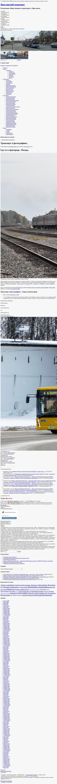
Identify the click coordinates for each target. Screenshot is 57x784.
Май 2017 (5, 740)
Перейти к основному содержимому (9, 65)
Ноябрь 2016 (6, 747)
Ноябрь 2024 (6, 627)
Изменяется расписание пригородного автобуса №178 (16, 558)
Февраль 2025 (6, 623)
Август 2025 (6, 615)
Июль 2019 (6, 707)
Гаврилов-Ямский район (12, 113)
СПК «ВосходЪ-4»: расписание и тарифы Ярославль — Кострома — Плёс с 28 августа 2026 (25, 574)
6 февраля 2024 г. (11, 452)
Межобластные (9, 91)
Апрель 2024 (6, 636)
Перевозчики (9, 133)
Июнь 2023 (6, 648)
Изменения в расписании (38, 587)
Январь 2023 (6, 654)
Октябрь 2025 (6, 613)
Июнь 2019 (6, 708)
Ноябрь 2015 (6, 762)
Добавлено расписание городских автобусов (13, 563)
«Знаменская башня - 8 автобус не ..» (26, 486)
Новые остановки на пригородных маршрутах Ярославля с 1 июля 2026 (20, 575)
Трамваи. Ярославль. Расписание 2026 (21, 471)
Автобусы (11, 71)
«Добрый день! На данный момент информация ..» (27, 478)
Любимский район (10, 121)
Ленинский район (10, 98)
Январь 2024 (6, 639)
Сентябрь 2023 (6, 644)
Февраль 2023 (6, 653)
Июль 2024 (6, 632)
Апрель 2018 (6, 726)
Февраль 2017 (6, 743)
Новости (5, 67)
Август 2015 (6, 766)
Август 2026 (6, 600)
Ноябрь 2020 (6, 687)
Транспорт (8, 70)
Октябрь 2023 (6, 643)
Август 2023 (6, 646)
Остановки (6, 95)
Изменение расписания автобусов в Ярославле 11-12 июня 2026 (18, 578)
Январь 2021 (6, 684)
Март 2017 (5, 742)
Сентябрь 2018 (6, 720)
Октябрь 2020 (6, 688)
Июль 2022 (6, 662)
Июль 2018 (6, 722)
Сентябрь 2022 (6, 659)
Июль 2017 (6, 737)
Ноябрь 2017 (6, 732)
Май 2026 (5, 604)
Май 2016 (5, 755)
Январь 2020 (6, 699)
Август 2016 (6, 751)
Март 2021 (5, 682)
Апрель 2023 (6, 651)
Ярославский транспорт (13, 4)
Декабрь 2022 (6, 656)
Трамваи (11, 75)
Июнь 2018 (6, 723)
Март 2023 (5, 652)
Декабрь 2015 (6, 761)
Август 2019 (6, 706)
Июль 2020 (6, 692)
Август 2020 (6, 691)
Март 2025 (5, 622)
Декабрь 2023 (6, 641)
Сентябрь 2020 (6, 689)
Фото (4, 69)
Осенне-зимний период (22, 589)
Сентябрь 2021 (6, 674)
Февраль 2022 (6, 668)
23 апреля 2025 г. (11, 457)
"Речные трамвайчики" (8, 585)
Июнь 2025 (6, 618)
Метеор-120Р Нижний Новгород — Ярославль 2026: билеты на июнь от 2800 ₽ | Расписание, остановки (28, 561)
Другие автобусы (10, 88)
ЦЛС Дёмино (13, 595)
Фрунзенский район (11, 101)
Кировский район (10, 99)
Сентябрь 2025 (6, 614)
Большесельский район (11, 114)
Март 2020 (5, 697)
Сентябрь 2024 (6, 629)
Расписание (6, 79)
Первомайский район (11, 124)
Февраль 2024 (6, 638)
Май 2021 (5, 679)
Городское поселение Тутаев (13, 106)
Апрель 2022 (6, 666)
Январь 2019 (6, 715)
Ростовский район (10, 115)
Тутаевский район (10, 105)
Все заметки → (4, 505)
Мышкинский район (11, 123)
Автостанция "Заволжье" (29, 585)
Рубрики (3, 569)
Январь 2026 (6, 609)
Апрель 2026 (6, 605)
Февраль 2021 (6, 683)
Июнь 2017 (6, 738)
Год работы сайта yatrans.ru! (9, 557)
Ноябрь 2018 (6, 717)
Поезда (10, 78)
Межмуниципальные (11, 86)
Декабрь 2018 (6, 716)
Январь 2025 (6, 624)
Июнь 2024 (6, 633)
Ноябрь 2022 (6, 657)
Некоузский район (10, 125)
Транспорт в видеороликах (5, 593)
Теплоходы (11, 76)
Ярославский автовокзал (43, 595)
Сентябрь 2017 (6, 735)
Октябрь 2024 (6, 628)
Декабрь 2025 (6, 610)
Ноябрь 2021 (6, 672)
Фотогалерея (52, 287)
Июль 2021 (6, 677)
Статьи (7, 131)
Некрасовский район (11, 111)
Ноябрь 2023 (6, 642)
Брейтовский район (10, 126)
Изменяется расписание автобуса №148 (12, 562)
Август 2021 (6, 676)
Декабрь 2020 (6, 686)
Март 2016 (5, 757)
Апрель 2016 (6, 756)
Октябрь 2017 (6, 733)
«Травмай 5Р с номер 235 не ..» (38, 471)
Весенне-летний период (11, 587)
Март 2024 (5, 637)
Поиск (2, 60)
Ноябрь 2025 (6, 612)
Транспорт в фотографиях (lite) (37, 593)
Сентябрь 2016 (6, 750)
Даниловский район (11, 110)
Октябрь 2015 (6, 763)
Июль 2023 (6, 647)
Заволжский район (10, 103)
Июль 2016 (6, 752)
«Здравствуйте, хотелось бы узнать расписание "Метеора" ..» (23, 482)
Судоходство (33, 591)
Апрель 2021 (6, 681)
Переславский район (11, 119)
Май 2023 (5, 649)
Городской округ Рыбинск (12, 109)
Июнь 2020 (6, 693)
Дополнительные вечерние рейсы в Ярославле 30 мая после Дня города (20, 579)
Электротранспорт (28, 595)
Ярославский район (11, 104)
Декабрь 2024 (6, 625)
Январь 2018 (6, 730)
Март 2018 (5, 727)
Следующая (11, 139)
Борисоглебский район (11, 116)
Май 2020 (5, 694)
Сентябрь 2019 (6, 704)
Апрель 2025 (6, 620)
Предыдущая (4, 139)
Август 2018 (6, 721)
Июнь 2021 (6, 678)
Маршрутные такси (10, 85)
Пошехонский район (11, 118)
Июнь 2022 (6, 663)
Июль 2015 (6, 767)
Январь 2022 (6, 669)
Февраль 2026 (6, 608)
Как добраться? (9, 134)
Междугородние (10, 90)
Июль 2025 (6, 617)
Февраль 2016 (6, 758)
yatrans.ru (3, 778)
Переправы (43, 589)
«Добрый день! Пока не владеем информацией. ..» (27, 490)
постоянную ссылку (15, 288)
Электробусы (12, 73)
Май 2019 (5, 709)
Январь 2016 (6, 760)
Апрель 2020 (6, 696)
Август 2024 (6, 630)
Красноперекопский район (12, 100)
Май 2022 (5, 664)
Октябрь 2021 (6, 673)
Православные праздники (8, 591)
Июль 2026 (6, 602)
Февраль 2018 (6, 728)
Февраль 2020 (6, 698)
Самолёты (16, 591)
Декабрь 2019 (6, 701)
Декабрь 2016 (6, 746)
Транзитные (9, 93)
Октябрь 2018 (6, 718)
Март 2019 (5, 712)
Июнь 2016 (6, 753)
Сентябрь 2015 (6, 765)
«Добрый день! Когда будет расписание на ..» (19, 493)
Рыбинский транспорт (6, 771)
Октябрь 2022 (6, 658)
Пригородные (9, 89)
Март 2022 (5, 667)
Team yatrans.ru (26, 146)
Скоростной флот (24, 591)
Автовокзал (9, 129)
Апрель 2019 (6, 711)
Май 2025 (5, 619)
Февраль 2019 (6, 713)
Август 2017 (6, 736)
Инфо (4, 128)
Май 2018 (5, 725)
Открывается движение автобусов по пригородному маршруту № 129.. (32, 474)
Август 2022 (6, 661)
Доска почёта (24, 587)
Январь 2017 (6, 745)
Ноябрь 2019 (6, 702)
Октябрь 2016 (6, 748)
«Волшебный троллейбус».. (9, 559)
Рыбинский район (10, 108)
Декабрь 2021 (6, 671)
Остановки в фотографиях (34, 589)
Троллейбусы (12, 74)
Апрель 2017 (6, 741)
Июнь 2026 (6, 603)
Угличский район (10, 120)
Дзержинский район (11, 96)
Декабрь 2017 (6, 731)
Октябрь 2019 (6, 703)
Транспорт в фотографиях (42, 287)
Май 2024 (5, 634)
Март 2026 (5, 607)
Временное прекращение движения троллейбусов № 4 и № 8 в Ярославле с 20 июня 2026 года (25, 576)
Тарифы (8, 130)
